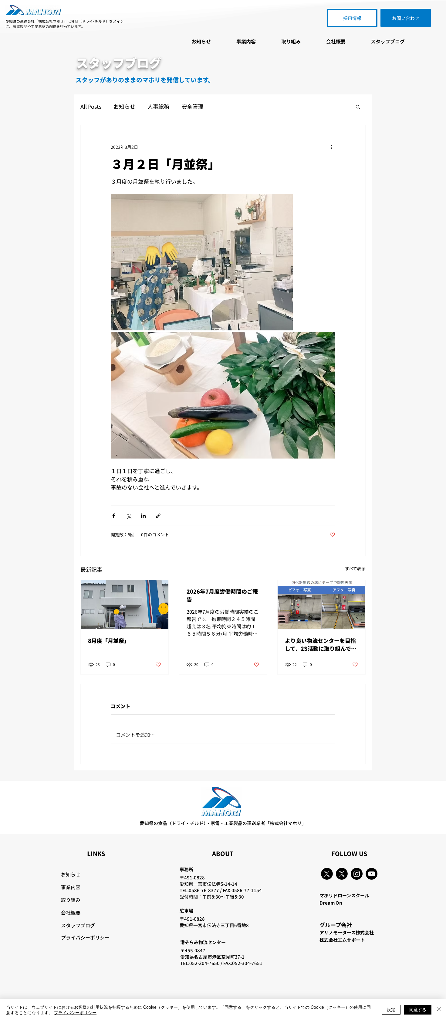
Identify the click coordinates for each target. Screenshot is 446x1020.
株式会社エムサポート (342, 939)
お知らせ (124, 106)
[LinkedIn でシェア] (143, 516)
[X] (327, 874)
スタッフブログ (78, 925)
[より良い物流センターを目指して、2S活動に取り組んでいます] (321, 604)
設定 (391, 1009)
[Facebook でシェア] (114, 516)
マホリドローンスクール (344, 895)
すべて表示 (355, 568)
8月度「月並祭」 (109, 640)
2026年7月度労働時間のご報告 (222, 595)
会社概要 (70, 912)
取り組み (70, 899)
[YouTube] (371, 874)
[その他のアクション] (331, 147)
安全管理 (192, 106)
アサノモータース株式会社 (346, 932)
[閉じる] (438, 1009)
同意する (417, 1009)
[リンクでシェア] (158, 516)
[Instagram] (357, 874)
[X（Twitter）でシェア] (128, 516)
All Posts (90, 106)
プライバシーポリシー (85, 937)
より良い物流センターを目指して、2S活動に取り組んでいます (320, 644)
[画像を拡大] (202, 262)
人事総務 (158, 106)
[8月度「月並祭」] (124, 604)
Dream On (330, 902)
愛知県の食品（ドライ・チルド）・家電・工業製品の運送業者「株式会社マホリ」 (223, 823)
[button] (358, 106)
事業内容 (70, 887)
